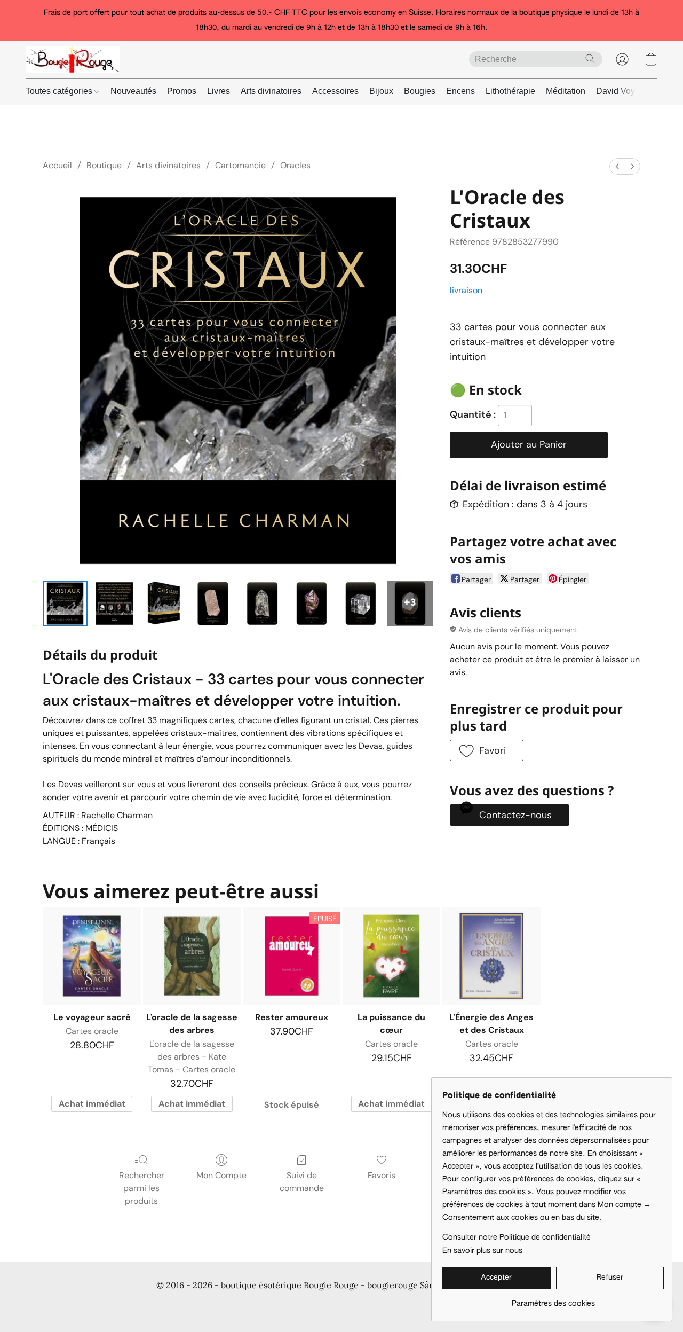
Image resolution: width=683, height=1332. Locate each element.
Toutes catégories (60, 91)
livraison (466, 290)
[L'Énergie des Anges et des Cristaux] (491, 956)
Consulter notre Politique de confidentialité (516, 1237)
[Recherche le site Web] (590, 58)
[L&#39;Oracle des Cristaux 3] (212, 603)
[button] (73, 59)
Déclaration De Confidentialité (208, 1305)
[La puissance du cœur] (391, 956)
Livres (218, 91)
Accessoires (335, 91)
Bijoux (381, 91)
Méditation (565, 91)
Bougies (419, 91)
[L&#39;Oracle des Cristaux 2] (163, 603)
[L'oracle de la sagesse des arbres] (192, 956)
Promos (181, 91)
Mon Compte (221, 1175)
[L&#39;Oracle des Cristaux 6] (360, 603)
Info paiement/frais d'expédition (325, 1305)
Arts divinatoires (271, 91)
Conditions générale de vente (94, 1305)
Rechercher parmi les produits (141, 1188)
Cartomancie (240, 165)
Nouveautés (133, 91)
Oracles (295, 165)
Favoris (381, 1175)
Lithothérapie (510, 91)
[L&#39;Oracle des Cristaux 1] (114, 603)
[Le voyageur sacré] (91, 956)
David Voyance (625, 91)
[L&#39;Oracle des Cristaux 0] (65, 603)
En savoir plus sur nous (482, 1251)
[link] (553, 1299)
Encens (460, 91)
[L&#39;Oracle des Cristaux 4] (262, 603)
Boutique (104, 165)
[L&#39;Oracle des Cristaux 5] (311, 603)
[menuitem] (617, 166)
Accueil (57, 165)
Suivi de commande (302, 1182)
